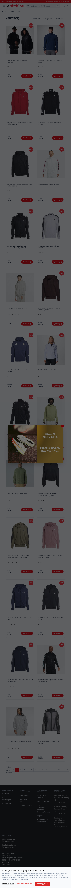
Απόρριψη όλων (8, 884)
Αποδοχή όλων (42, 884)
